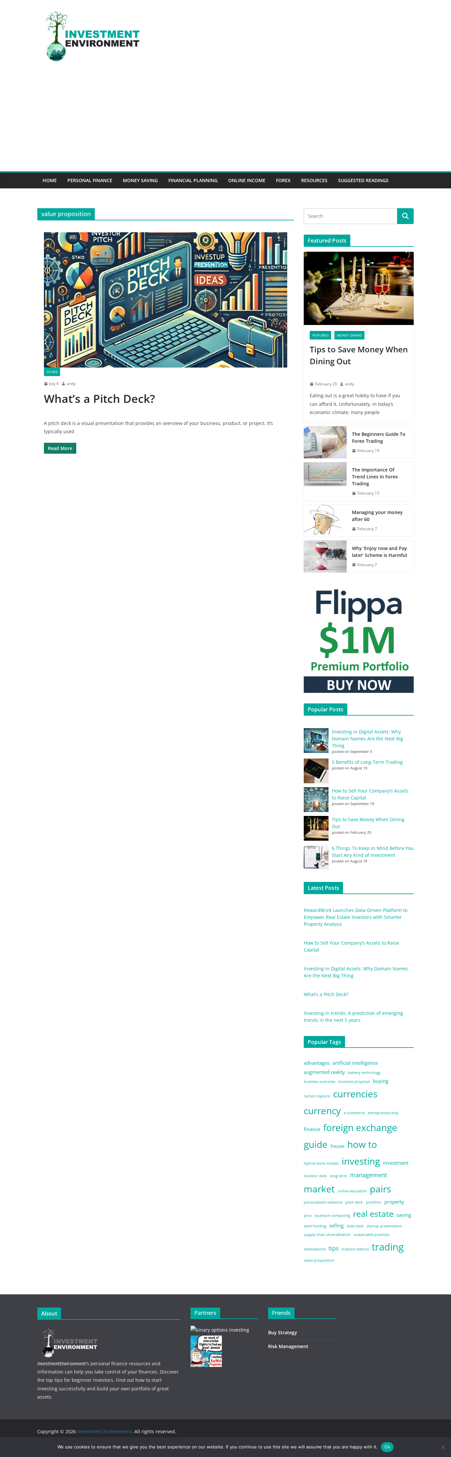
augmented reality (324, 1072)
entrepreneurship (383, 1113)
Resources (314, 180)
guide (316, 1144)
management (368, 1175)
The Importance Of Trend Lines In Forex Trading (375, 477)
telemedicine (315, 1249)
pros (308, 1215)
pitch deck (354, 1202)
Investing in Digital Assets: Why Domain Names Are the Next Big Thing (367, 738)
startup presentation (384, 1226)
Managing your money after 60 (377, 515)
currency (322, 1110)
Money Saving (140, 180)
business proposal (354, 1081)
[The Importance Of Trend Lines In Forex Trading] (325, 481)
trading (388, 1246)
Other (52, 372)
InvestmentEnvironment (61, 1363)
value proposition (319, 1260)
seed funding (315, 1226)
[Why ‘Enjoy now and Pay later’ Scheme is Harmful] (325, 556)
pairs (380, 1188)
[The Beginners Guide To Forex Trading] (325, 442)
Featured (320, 335)
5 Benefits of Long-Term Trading (367, 762)
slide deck (355, 1226)
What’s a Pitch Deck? (99, 398)
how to (362, 1144)
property (394, 1201)
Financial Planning (193, 180)
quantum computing (332, 1215)
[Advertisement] (225, 122)
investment (395, 1162)
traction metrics (355, 1249)
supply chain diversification (327, 1234)
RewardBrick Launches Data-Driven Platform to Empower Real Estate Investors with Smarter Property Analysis (355, 917)
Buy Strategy (282, 1332)
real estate (373, 1213)
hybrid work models (321, 1163)
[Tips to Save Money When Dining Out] (359, 288)
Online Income (246, 180)
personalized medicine (323, 1202)
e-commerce (354, 1113)
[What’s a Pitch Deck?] (165, 300)
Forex (283, 180)
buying (380, 1081)
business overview (319, 1081)
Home (50, 180)
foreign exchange (360, 1127)
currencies (355, 1093)
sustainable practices (371, 1234)
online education (352, 1191)
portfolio (373, 1202)
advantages (317, 1062)
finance (312, 1129)
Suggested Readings (363, 180)
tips (334, 1248)
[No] (442, 1447)
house (337, 1146)
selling (336, 1225)
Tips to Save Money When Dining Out (359, 355)
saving (404, 1215)
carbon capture (317, 1096)
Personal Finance (89, 180)
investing (361, 1161)
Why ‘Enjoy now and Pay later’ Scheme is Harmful (380, 551)
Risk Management (288, 1346)
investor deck (315, 1176)
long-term (338, 1176)
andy (71, 383)
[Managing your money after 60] (325, 520)
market (319, 1188)
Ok (387, 1446)
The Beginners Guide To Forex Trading (378, 437)
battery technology (364, 1072)
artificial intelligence (355, 1062)
